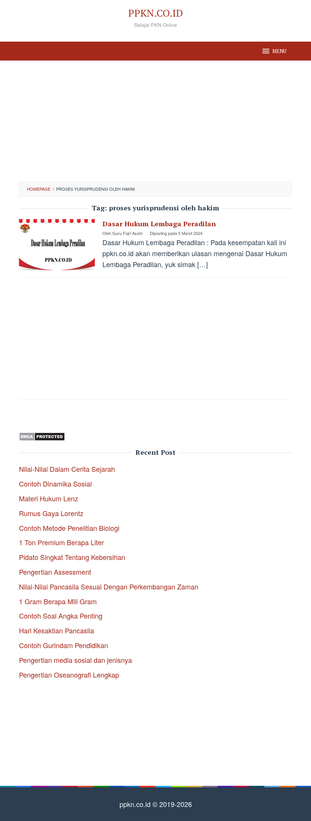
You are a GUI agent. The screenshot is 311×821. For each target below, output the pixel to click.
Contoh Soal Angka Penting (60, 615)
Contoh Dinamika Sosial (55, 483)
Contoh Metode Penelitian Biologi (69, 528)
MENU (279, 51)
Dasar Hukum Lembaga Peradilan (159, 223)
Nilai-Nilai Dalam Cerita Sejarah (67, 469)
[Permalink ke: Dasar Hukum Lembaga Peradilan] (57, 244)
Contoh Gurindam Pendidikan (63, 645)
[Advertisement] (155, 121)
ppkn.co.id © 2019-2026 (155, 804)
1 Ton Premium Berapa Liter (61, 542)
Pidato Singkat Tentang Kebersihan (72, 557)
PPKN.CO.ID (155, 12)
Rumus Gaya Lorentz (51, 513)
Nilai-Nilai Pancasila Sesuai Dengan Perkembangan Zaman (108, 586)
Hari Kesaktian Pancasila (56, 630)
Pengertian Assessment (55, 572)
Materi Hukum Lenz (48, 498)
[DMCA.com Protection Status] (42, 435)
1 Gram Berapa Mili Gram (58, 601)
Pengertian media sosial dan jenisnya (75, 660)
